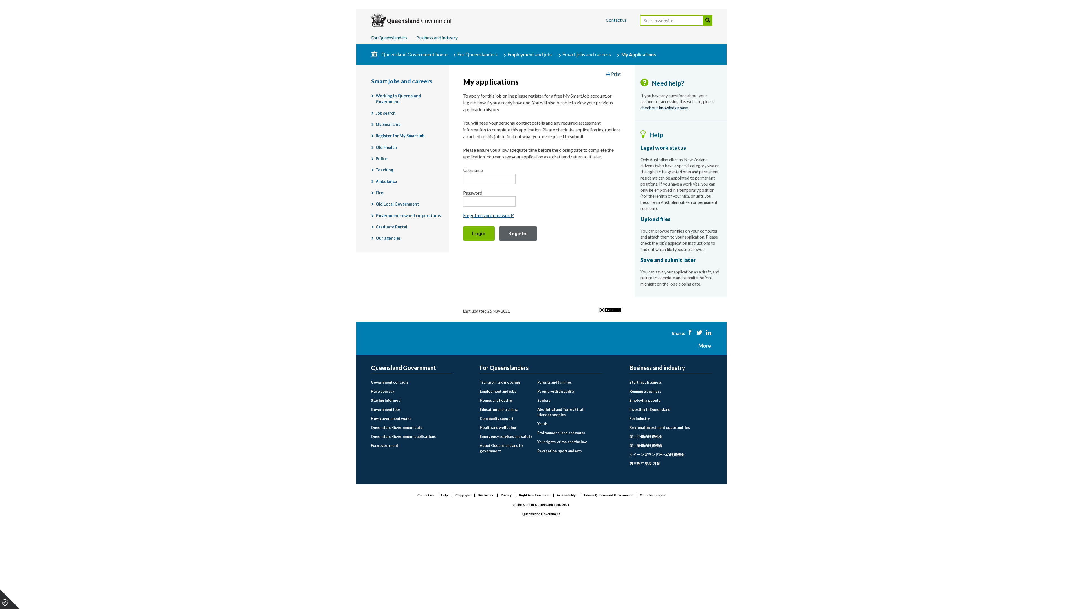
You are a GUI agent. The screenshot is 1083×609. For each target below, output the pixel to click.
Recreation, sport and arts (559, 451)
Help (444, 495)
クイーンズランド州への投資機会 (656, 454)
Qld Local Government (397, 204)
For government (384, 445)
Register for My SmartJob (400, 135)
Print (615, 73)
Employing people (645, 400)
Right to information (534, 495)
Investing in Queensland (649, 409)
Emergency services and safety (506, 436)
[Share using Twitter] (699, 333)
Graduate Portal (391, 226)
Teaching (384, 169)
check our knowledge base (664, 107)
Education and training (499, 409)
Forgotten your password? (488, 215)
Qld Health (386, 147)
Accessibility (566, 495)
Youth (542, 424)
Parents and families (554, 382)
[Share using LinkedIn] (708, 333)
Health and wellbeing (498, 427)
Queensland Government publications (403, 436)
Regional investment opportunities (659, 427)
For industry (639, 418)
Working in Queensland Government (398, 98)
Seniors (543, 400)
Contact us (616, 20)
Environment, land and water (561, 433)
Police (381, 158)
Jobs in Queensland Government (608, 495)
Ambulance (386, 181)
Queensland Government (403, 368)
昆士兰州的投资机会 (645, 436)
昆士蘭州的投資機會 (645, 445)
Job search (386, 113)
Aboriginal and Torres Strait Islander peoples (561, 412)
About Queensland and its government (501, 448)
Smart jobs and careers (587, 55)
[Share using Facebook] (690, 333)
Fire (379, 192)
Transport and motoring (500, 382)
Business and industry (437, 37)
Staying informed (385, 400)
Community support (497, 418)
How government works (391, 418)
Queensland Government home (414, 55)
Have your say (382, 391)
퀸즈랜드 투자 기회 (644, 463)
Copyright (462, 495)
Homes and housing (496, 400)
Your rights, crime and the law (562, 442)
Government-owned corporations (408, 215)
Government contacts (389, 382)
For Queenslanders (389, 37)
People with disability (556, 391)
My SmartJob (388, 124)
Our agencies (388, 238)
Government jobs (385, 409)
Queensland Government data (396, 427)
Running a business (645, 391)
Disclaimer (485, 495)
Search (707, 20)
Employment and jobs (530, 55)
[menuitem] (412, 382)
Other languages (652, 495)
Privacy (506, 495)
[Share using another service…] (704, 346)
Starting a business (645, 382)
